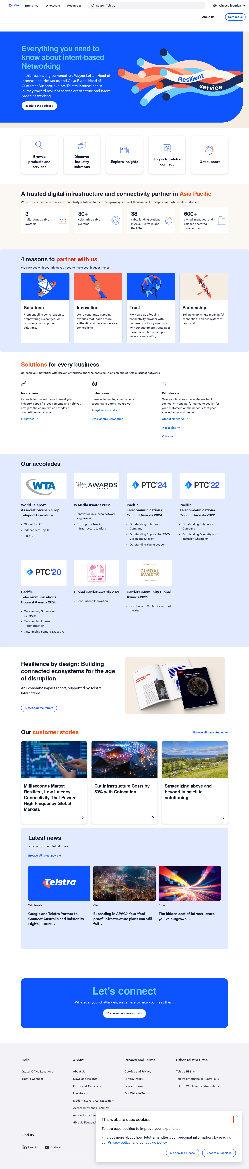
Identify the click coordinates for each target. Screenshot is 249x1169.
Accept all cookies (219, 1153)
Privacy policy (119, 1142)
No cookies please (182, 1153)
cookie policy (156, 1142)
